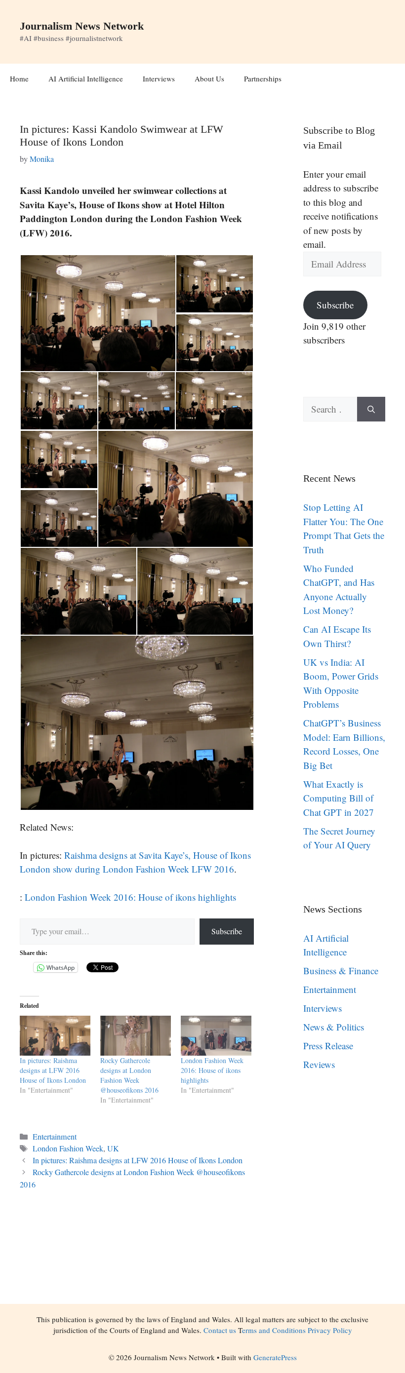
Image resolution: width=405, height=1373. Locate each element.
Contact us (219, 1330)
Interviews (159, 78)
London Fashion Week (68, 1148)
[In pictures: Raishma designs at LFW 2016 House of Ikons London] (55, 1036)
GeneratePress (275, 1357)
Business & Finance (340, 970)
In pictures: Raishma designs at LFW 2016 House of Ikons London (53, 1070)
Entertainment (55, 1136)
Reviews (319, 1064)
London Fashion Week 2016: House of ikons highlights (130, 897)
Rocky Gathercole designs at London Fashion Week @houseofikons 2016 (129, 1075)
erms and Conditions (274, 1330)
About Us (209, 78)
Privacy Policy (330, 1330)
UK (113, 1148)
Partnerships (263, 78)
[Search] (371, 409)
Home (19, 78)
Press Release (328, 1045)
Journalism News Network (82, 26)
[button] (97, 313)
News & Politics (333, 1027)
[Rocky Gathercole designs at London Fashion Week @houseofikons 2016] (135, 1036)
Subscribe (226, 931)
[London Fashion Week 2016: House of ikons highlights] (216, 1036)
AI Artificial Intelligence (85, 78)
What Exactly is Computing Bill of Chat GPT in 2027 (338, 798)
